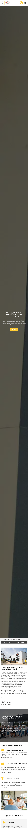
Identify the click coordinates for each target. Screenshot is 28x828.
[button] (25, 3)
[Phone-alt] (21, 3)
